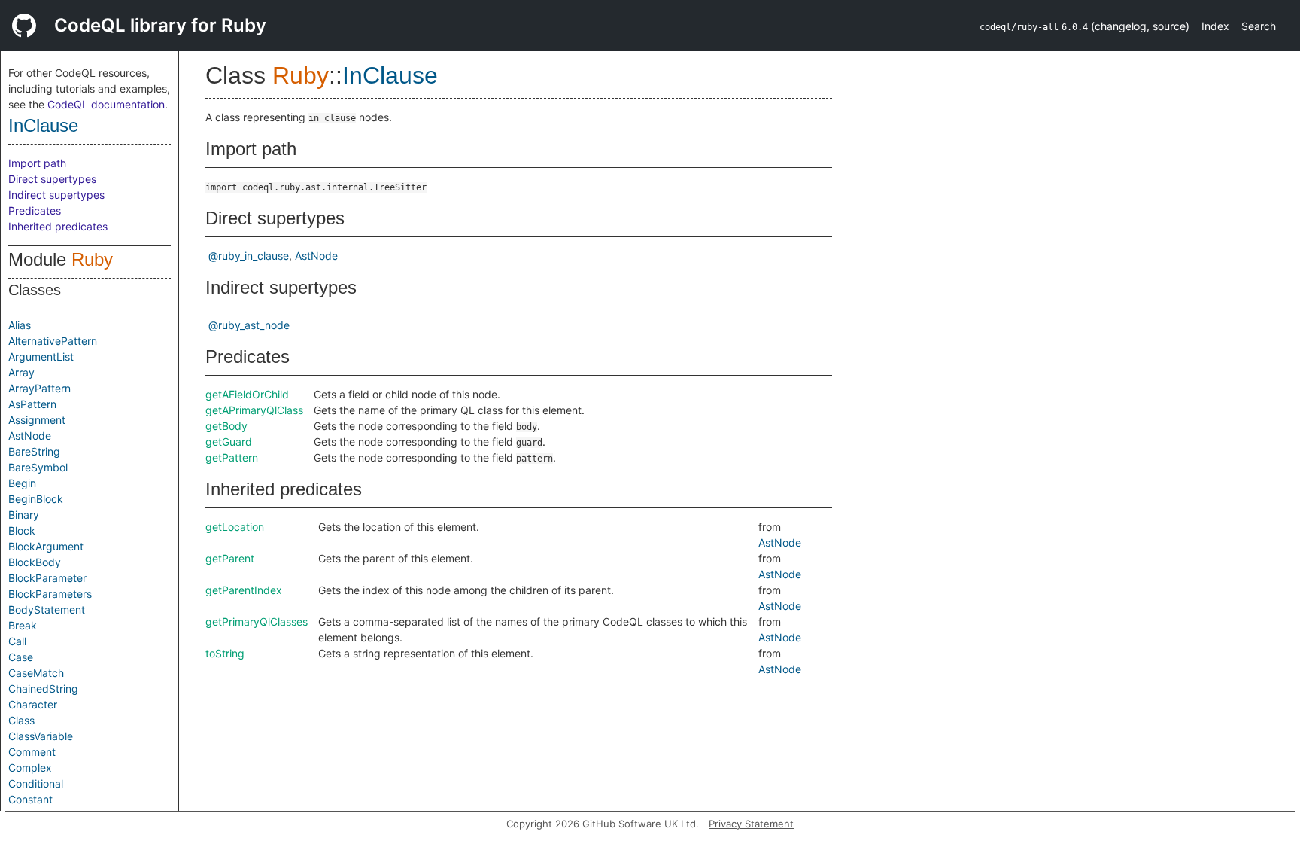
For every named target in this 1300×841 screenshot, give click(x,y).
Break (22, 625)
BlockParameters (50, 593)
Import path (37, 163)
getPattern (231, 457)
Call (17, 641)
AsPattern (32, 404)
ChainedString (43, 688)
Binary (23, 514)
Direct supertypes (52, 178)
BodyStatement (46, 609)
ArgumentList (41, 356)
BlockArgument (46, 546)
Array (21, 372)
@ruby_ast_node (249, 324)
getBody (226, 425)
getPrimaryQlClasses (256, 621)
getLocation (234, 526)
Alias (19, 324)
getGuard (228, 441)
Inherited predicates (58, 226)
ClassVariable (40, 736)
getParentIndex (243, 590)
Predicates (34, 210)
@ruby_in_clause (248, 255)
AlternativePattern (52, 340)
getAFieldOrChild (247, 394)
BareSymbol (38, 467)
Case (20, 657)
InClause (43, 125)
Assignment (36, 419)
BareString (34, 451)
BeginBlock (35, 498)
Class (21, 720)
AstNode (29, 435)
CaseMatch (36, 672)
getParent (229, 558)
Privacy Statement (751, 824)
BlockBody (34, 562)
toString (225, 653)
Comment (32, 751)
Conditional (35, 783)
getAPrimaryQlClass (254, 410)
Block (21, 530)
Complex (30, 767)
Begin (22, 483)
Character (32, 704)
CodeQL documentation (106, 104)
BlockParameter (47, 577)
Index (1215, 26)
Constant (30, 799)
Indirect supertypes (56, 194)
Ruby (92, 259)
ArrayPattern (39, 388)
